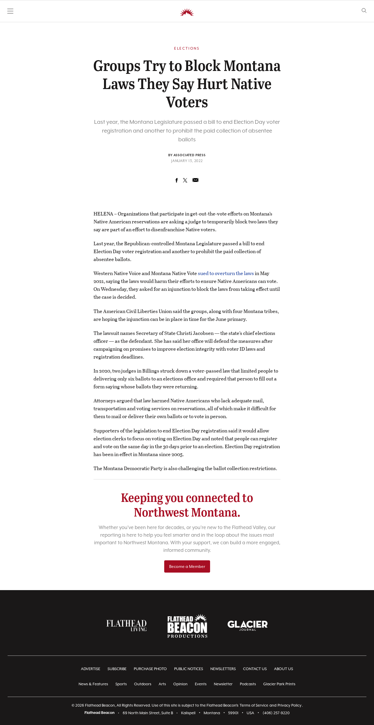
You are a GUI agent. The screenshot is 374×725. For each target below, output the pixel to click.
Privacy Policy (290, 705)
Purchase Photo (150, 669)
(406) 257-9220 (276, 713)
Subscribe (117, 669)
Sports (121, 684)
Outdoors (142, 684)
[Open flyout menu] (10, 11)
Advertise (90, 669)
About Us (283, 669)
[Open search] (364, 11)
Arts (162, 684)
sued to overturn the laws (226, 273)
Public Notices (188, 669)
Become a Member (187, 566)
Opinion (180, 684)
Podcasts (248, 684)
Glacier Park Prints (279, 684)
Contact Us (255, 669)
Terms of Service (254, 705)
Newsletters (223, 669)
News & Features (93, 684)
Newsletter (223, 684)
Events (201, 684)
